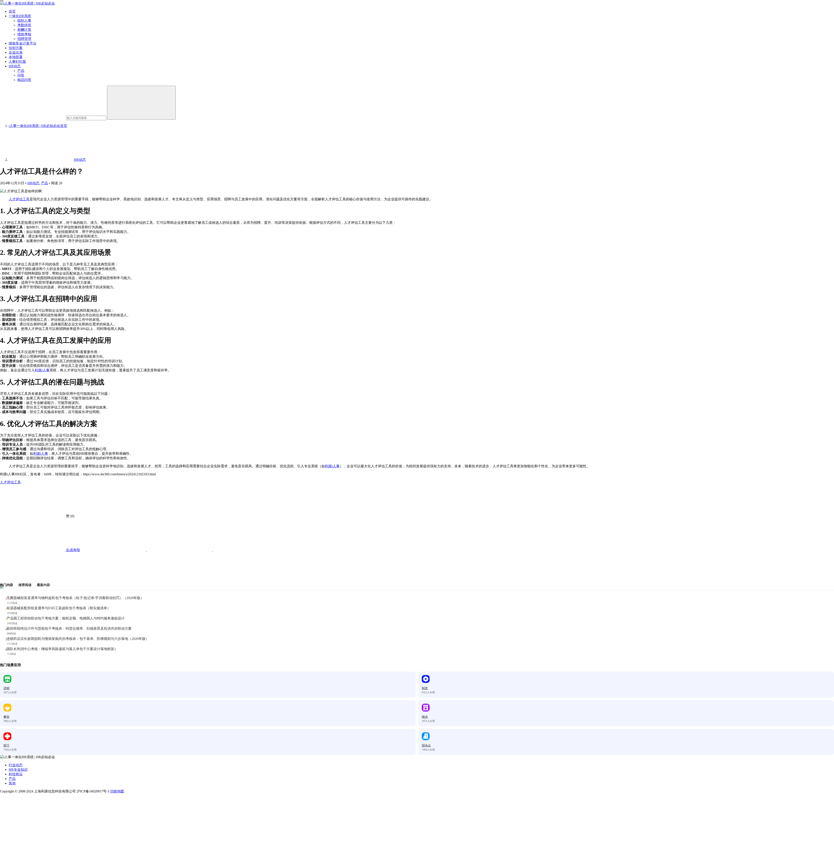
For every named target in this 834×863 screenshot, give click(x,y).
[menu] (1, 0)
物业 (425, 716)
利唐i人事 (42, 370)
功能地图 (117, 791)
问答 (20, 75)
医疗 (6, 745)
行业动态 (16, 765)
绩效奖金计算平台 (22, 43)
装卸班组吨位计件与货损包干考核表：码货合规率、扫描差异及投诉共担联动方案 (69, 628)
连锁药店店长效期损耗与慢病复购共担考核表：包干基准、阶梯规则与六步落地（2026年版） (78, 639)
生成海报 (72, 550)
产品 (20, 70)
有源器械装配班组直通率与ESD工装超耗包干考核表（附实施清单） (59, 608)
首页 (12, 11)
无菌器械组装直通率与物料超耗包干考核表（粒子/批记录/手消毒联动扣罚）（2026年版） (75, 598)
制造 (425, 688)
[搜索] (141, 103)
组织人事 (24, 20)
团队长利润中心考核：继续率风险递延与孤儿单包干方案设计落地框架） (62, 649)
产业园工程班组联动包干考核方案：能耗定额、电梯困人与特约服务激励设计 (66, 618)
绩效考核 (24, 34)
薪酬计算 (24, 29)
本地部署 (16, 57)
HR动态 (15, 66)
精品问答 (24, 80)
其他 (12, 783)
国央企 (426, 745)
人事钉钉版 (17, 61)
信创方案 (16, 48)
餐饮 (6, 716)
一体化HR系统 (20, 16)
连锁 (6, 688)
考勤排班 (24, 25)
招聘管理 (24, 39)
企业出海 (16, 52)
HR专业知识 (18, 769)
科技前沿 (16, 774)
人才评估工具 (19, 199)
